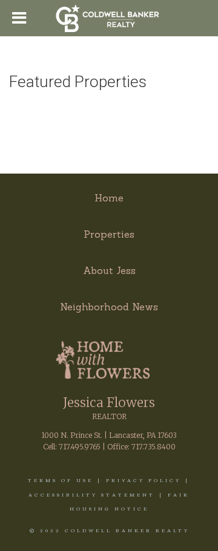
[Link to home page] (109, 18)
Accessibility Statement (91, 495)
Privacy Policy (143, 480)
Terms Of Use (60, 480)
